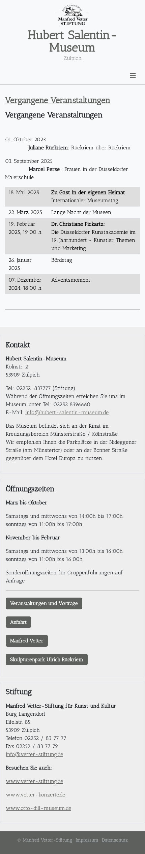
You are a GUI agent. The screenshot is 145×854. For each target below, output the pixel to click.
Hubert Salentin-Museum (73, 41)
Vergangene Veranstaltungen (58, 100)
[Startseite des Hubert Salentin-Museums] (72, 15)
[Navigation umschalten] (133, 75)
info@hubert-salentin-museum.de (67, 412)
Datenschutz (115, 840)
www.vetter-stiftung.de (34, 781)
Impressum (87, 840)
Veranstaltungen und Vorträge (44, 603)
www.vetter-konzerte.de (35, 794)
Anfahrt (18, 622)
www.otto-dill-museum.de (38, 808)
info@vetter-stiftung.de (34, 754)
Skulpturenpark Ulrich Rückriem (46, 659)
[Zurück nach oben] (133, 841)
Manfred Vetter (27, 641)
